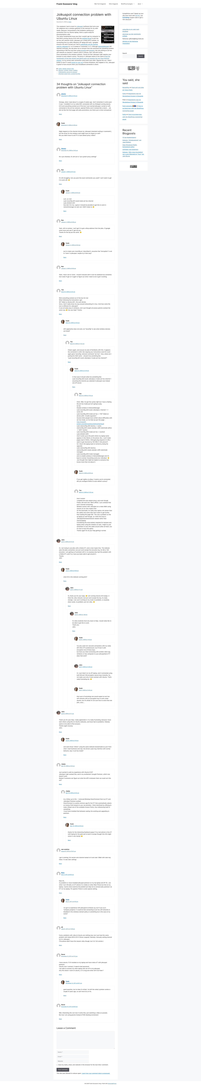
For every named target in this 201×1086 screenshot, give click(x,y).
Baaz (62, 872)
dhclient (91, 50)
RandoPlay (125, 87)
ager (107, 46)
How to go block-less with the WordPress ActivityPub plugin (133, 108)
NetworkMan (102, 46)
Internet (64, 68)
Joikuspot (80, 26)
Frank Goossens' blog (67, 4)
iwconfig (83, 50)
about (139, 4)
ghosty (63, 94)
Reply (60, 114)
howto (60, 68)
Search (124, 53)
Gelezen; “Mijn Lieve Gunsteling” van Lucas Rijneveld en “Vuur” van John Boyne (133, 154)
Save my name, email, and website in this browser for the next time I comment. (83, 1065)
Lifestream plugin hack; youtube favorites (69, 73)
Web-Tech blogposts (100, 4)
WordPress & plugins (127, 4)
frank (67, 899)
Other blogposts (113, 4)
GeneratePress (112, 1083)
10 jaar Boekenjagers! (129, 137)
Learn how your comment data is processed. (96, 1073)
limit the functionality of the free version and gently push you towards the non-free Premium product (83, 58)
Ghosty (63, 148)
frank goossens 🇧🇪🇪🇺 (129, 106)
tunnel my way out (77, 62)
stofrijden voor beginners (130, 149)
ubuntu (71, 70)
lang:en (69, 68)
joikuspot (60, 70)
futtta (124, 93)
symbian (66, 70)
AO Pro (137, 15)
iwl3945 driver (86, 38)
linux (72, 68)
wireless (75, 70)
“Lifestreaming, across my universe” (67, 72)
